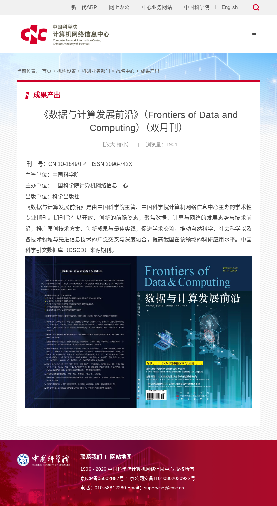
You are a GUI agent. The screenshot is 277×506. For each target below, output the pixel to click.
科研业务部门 (96, 71)
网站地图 (121, 457)
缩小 (122, 144)
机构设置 (66, 71)
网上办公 (119, 7)
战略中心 (125, 71)
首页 (46, 71)
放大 (110, 144)
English (230, 7)
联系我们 (91, 457)
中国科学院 (196, 7)
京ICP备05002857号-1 (104, 478)
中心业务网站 (157, 7)
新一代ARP (84, 7)
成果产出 (150, 71)
